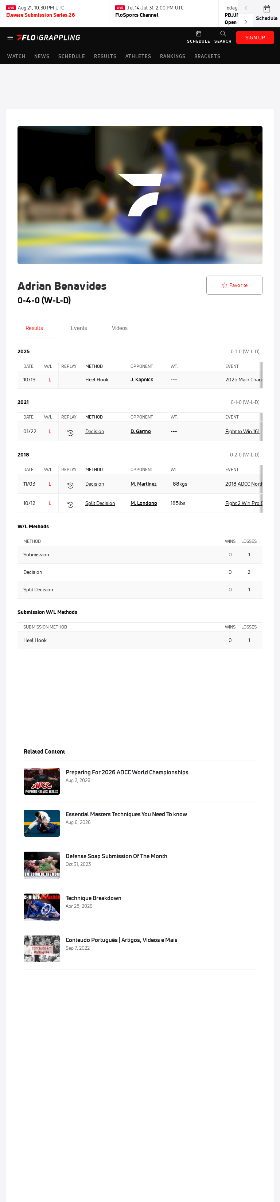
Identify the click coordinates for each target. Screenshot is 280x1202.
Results (34, 327)
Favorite (238, 285)
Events (79, 327)
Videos (120, 327)
